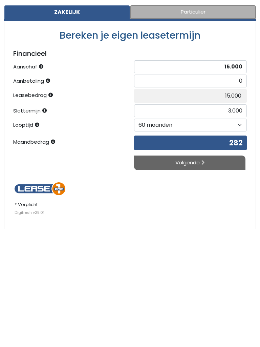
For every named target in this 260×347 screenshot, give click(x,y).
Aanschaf (25, 66)
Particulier (193, 11)
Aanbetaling (28, 80)
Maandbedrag (31, 141)
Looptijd (23, 124)
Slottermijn (27, 110)
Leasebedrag (30, 95)
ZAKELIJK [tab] (67, 12)
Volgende (188, 162)
